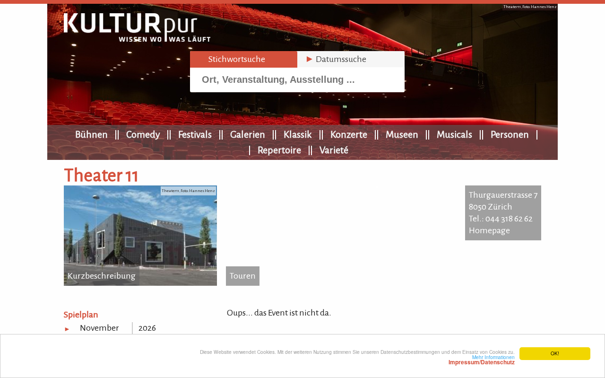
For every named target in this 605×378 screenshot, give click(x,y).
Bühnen (91, 134)
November (99, 328)
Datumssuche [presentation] (335, 59)
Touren (243, 276)
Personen (510, 134)
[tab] (243, 59)
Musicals (454, 134)
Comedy (143, 134)
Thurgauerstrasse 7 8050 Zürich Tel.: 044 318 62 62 (503, 206)
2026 (147, 328)
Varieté (334, 150)
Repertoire (279, 150)
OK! (555, 353)
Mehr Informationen (482, 359)
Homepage (489, 230)
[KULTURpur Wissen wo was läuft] (137, 39)
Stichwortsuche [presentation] (231, 59)
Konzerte (348, 134)
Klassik (298, 134)
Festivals (195, 134)
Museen (402, 134)
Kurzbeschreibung (102, 276)
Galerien (247, 134)
